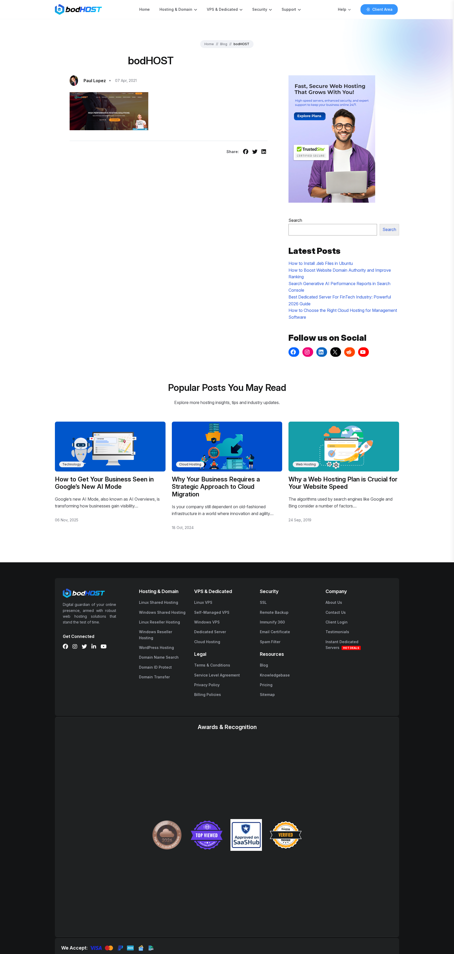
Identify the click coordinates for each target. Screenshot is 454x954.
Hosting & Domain (175, 9)
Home (144, 9)
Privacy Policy (207, 685)
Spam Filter (270, 642)
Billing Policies (207, 694)
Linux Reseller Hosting (159, 622)
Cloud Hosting (190, 464)
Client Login (337, 622)
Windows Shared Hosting (162, 612)
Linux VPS (203, 602)
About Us (334, 602)
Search (295, 220)
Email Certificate (275, 632)
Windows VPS (207, 622)
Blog (223, 44)
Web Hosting (306, 464)
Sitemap (267, 694)
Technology (71, 464)
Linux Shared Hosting (158, 602)
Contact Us (336, 612)
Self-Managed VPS (211, 612)
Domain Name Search (159, 657)
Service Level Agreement (217, 675)
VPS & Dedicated (222, 9)
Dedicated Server (210, 632)
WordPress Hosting (156, 647)
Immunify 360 (272, 622)
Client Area (382, 9)
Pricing (266, 685)
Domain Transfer (154, 677)
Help (342, 9)
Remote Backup (274, 612)
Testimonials (337, 632)
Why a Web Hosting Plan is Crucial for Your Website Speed (343, 483)
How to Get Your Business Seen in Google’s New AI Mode (104, 483)
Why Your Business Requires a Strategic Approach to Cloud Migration (216, 486)
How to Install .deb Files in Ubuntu (320, 263)
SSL (263, 602)
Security (259, 9)
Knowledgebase (275, 675)
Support (289, 9)
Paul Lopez (95, 80)
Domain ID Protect (155, 667)
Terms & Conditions (212, 665)
